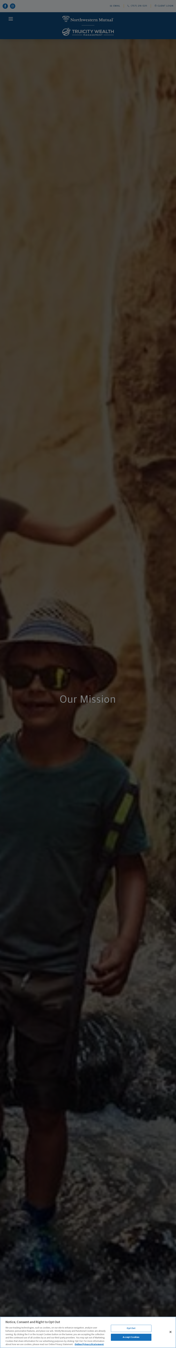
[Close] (170, 1332)
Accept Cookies (131, 1337)
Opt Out (131, 1328)
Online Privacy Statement (89, 1344)
